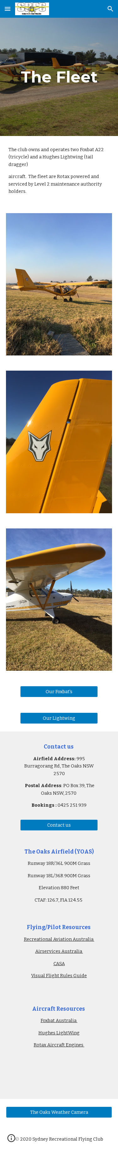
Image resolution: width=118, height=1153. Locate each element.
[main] (59, 77)
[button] (7, 8)
